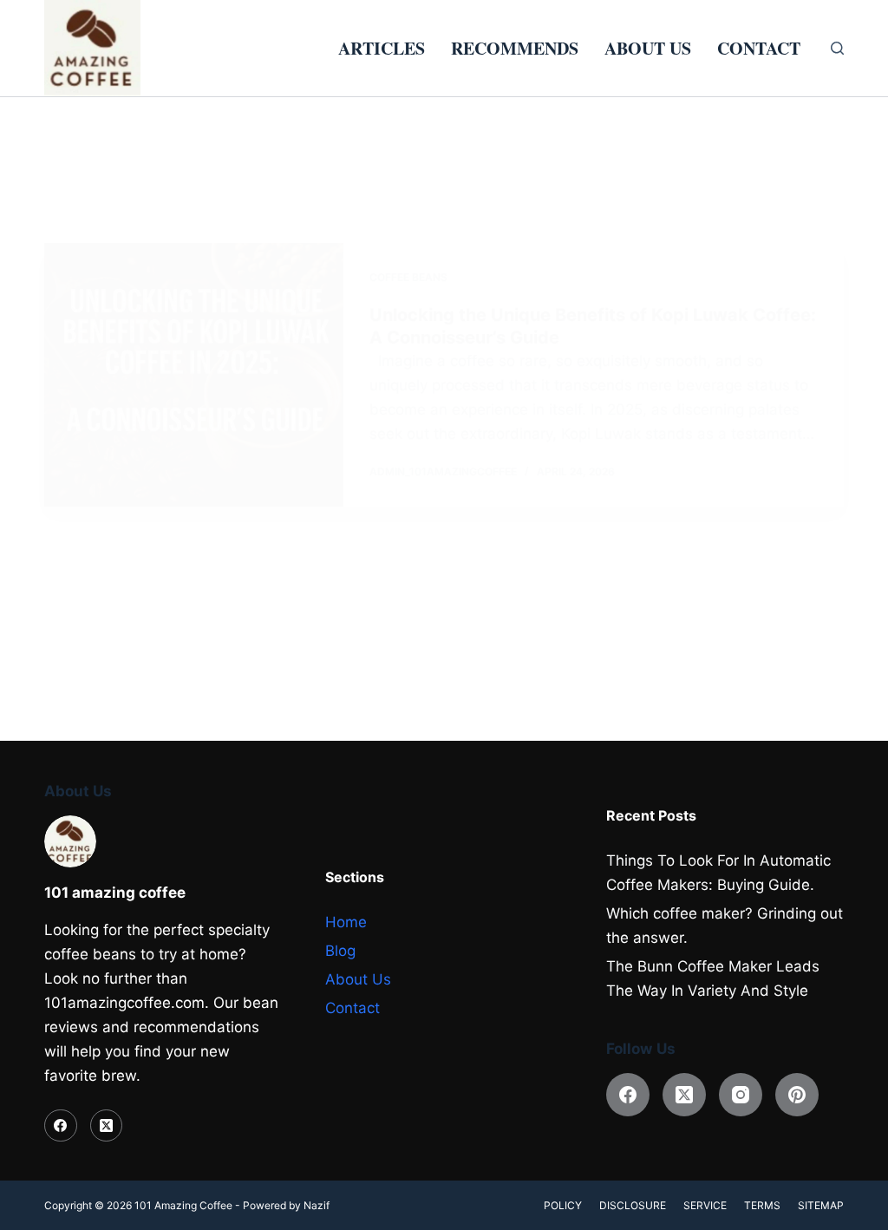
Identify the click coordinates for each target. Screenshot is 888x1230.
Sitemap (821, 1205)
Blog (340, 950)
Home (346, 922)
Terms (762, 1205)
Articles (381, 48)
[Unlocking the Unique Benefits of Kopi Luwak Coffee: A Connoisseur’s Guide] (193, 375)
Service (705, 1205)
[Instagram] (740, 1094)
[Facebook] (60, 1125)
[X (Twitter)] (106, 1125)
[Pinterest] (797, 1094)
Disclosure (632, 1205)
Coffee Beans (408, 277)
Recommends (514, 48)
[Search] (837, 48)
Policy (563, 1205)
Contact (758, 48)
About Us (647, 48)
